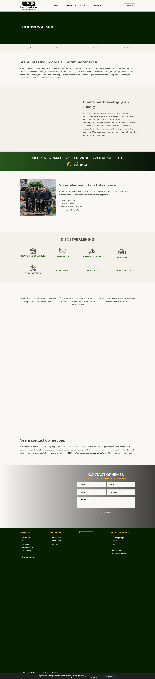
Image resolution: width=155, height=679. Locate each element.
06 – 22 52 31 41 (67, 453)
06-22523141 (80, 165)
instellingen (94, 677)
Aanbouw (25, 544)
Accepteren (109, 676)
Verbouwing (26, 551)
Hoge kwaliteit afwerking (95, 48)
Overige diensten (28, 557)
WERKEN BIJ (56, 541)
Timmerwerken (27, 547)
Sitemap (46, 672)
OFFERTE (129, 6)
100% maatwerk (60, 48)
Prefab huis (26, 538)
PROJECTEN (56, 538)
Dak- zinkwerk (27, 541)
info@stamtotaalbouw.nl (121, 554)
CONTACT (55, 544)
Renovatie (25, 554)
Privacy (55, 672)
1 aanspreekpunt (29, 47)
